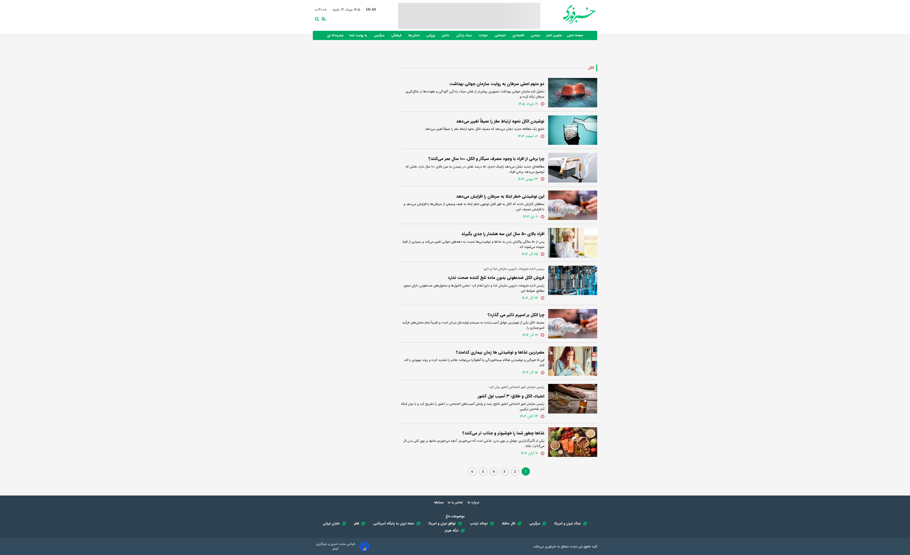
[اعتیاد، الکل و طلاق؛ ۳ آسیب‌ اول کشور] (572, 398)
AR (372, 10)
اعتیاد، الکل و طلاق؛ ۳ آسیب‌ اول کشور (511, 396)
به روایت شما (358, 35)
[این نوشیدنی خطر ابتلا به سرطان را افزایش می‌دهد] (572, 205)
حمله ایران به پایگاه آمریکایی (393, 523)
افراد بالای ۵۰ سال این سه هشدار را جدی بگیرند (502, 234)
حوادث (484, 35)
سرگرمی (379, 35)
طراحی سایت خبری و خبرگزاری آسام (335, 546)
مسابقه (439, 502)
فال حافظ (508, 523)
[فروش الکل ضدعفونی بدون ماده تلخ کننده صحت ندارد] (572, 280)
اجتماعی (500, 35)
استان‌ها (414, 35)
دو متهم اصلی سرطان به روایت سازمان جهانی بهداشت (496, 84)
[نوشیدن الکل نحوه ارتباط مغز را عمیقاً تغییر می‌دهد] (572, 130)
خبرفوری (550, 546)
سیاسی (536, 35)
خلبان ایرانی (331, 523)
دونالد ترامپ (479, 523)
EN (367, 10)
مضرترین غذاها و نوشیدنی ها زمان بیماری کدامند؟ (500, 352)
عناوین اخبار (554, 35)
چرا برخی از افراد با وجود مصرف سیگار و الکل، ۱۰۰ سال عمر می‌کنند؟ (486, 158)
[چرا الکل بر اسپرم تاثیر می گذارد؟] (572, 323)
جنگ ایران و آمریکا (567, 523)
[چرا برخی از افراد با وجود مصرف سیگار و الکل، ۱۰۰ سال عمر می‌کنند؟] (572, 167)
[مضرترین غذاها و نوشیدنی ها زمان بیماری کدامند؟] (572, 361)
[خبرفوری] (567, 14)
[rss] (323, 18)
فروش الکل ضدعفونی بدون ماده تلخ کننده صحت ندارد (496, 277)
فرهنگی (396, 35)
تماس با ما (456, 502)
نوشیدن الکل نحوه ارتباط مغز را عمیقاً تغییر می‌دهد (500, 121)
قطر (356, 523)
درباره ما (474, 502)
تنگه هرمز (452, 530)
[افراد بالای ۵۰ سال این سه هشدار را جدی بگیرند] (572, 242)
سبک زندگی (464, 35)
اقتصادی (518, 35)
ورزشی (431, 35)
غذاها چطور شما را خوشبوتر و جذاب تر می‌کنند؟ (503, 433)
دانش (445, 35)
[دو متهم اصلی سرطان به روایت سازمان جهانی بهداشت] (572, 92)
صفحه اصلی (575, 35)
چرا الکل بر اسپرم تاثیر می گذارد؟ (516, 315)
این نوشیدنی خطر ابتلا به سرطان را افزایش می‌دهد (500, 196)
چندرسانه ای (335, 35)
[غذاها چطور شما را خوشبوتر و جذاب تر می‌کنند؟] (572, 442)
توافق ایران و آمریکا (442, 523)
